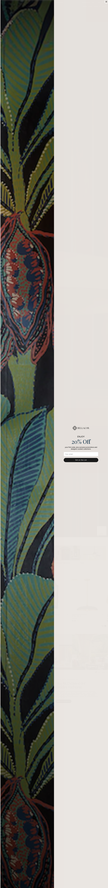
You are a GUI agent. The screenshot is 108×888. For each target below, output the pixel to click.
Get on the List (81, 460)
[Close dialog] (106, 1)
